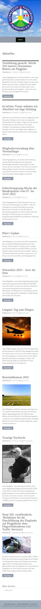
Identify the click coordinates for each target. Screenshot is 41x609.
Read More (8, 96)
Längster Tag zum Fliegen (18, 309)
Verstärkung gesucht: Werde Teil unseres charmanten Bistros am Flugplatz (19, 66)
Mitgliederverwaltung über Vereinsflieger (18, 150)
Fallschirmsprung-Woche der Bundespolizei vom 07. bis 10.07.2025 (19, 191)
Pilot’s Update (10, 233)
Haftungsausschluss (9, 604)
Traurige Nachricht (13, 437)
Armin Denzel (28, 441)
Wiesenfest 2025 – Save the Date (19, 271)
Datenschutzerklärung (23, 604)
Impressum (34, 604)
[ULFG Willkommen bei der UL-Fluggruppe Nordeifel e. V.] (20, 18)
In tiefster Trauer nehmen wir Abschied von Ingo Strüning (20, 108)
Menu (20, 40)
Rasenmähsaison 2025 (15, 377)
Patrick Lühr (27, 72)
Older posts (8, 590)
